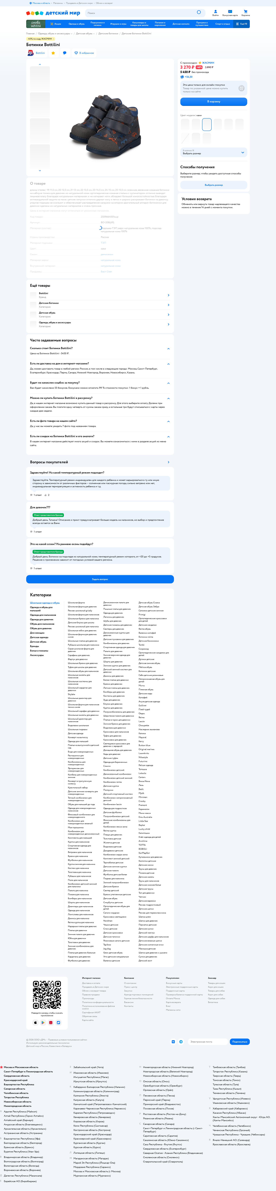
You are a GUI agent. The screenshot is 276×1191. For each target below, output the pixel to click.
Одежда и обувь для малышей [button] (41, 609)
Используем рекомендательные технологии (47, 1043)
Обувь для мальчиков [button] (42, 623)
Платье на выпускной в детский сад (83, 746)
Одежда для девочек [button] (41, 619)
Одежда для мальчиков (79, 910)
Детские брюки (111, 886)
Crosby (142, 801)
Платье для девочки (77, 930)
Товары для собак (216, 990)
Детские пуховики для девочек (118, 639)
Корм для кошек (216, 987)
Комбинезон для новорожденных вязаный (80, 822)
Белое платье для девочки (116, 680)
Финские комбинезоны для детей (116, 821)
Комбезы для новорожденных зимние (82, 776)
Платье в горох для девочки (116, 720)
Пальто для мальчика (78, 890)
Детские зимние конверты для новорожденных (83, 792)
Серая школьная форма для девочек (81, 650)
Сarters (142, 777)
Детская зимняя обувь (149, 663)
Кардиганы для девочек (79, 956)
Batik (141, 789)
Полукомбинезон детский (116, 816)
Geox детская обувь (113, 952)
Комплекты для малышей (80, 838)
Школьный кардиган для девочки (80, 689)
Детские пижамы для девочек (117, 625)
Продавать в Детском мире (95, 987)
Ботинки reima (146, 637)
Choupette (144, 725)
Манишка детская (147, 948)
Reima (141, 717)
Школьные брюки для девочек (83, 663)
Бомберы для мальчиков (80, 898)
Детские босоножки (149, 641)
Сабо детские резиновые (151, 675)
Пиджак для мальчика (113, 878)
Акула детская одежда (149, 701)
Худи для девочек (111, 700)
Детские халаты (146, 877)
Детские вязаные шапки (150, 940)
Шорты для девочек (113, 661)
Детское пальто (111, 870)
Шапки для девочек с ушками (153, 952)
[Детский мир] (53, 13)
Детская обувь (84, 33)
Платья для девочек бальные (81, 952)
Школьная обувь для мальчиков (83, 671)
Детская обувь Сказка (149, 602)
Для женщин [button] (37, 632)
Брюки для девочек (112, 684)
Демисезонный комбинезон (117, 774)
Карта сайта (87, 1020)
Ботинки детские (147, 671)
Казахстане (54, 1046)
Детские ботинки (108, 33)
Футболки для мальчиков (80, 860)
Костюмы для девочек (114, 696)
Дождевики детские (113, 850)
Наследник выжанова (149, 729)
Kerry (141, 741)
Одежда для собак (216, 998)
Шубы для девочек (112, 621)
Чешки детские (110, 925)
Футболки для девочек (79, 960)
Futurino (143, 761)
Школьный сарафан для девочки (83, 711)
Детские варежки (147, 901)
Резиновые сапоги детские (116, 940)
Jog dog (107, 948)
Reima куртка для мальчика (81, 922)
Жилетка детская (111, 842)
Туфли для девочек (112, 736)
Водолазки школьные (78, 725)
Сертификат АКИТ (91, 1012)
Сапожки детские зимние (151, 610)
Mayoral (142, 737)
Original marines (146, 749)
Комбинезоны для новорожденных (76, 763)
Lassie (142, 721)
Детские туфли (110, 758)
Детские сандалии (148, 625)
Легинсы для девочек (113, 617)
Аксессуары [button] (37, 655)
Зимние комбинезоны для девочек (80, 947)
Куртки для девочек (113, 708)
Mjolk (141, 793)
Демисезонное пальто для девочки (116, 603)
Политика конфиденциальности (98, 1002)
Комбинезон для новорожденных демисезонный (83, 832)
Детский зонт (145, 960)
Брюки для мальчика (78, 856)
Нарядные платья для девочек (82, 926)
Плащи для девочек (112, 834)
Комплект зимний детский (116, 858)
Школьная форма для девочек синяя (82, 635)
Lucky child (144, 829)
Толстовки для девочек (79, 942)
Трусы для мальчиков (149, 881)
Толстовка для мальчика (79, 872)
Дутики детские (146, 659)
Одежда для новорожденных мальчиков (82, 809)
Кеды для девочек (111, 754)
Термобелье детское (113, 862)
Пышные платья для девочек (117, 609)
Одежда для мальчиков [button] (43, 615)
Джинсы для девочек (113, 676)
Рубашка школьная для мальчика (83, 645)
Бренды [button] (34, 646)
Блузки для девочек (113, 704)
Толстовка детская (112, 838)
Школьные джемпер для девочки (79, 699)
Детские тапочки (111, 937)
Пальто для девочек (113, 651)
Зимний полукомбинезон (116, 882)
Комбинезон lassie (112, 804)
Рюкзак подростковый (150, 905)
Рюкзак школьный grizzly (80, 610)
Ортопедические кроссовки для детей (153, 619)
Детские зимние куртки (115, 866)
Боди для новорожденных (80, 752)
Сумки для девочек (148, 956)
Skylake (71, 694)
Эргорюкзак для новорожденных (76, 769)
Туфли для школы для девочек (82, 667)
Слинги (107, 766)
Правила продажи (91, 994)
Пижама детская (146, 873)
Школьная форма (76, 602)
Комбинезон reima (112, 782)
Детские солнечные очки (151, 944)
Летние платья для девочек (116, 688)
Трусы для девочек (148, 869)
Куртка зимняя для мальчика (81, 864)
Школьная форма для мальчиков (83, 614)
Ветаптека (213, 1002)
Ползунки (108, 790)
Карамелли (144, 809)
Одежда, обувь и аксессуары (54, 33)
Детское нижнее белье (150, 885)
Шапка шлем (145, 917)
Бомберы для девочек (114, 692)
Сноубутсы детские (113, 902)
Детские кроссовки (113, 933)
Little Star (143, 821)
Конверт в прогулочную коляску (80, 782)
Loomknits (144, 753)
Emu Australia (145, 817)
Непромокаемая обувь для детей (152, 680)
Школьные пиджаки (77, 729)
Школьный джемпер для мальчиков (80, 720)
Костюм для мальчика (78, 868)
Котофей (143, 697)
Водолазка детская (112, 846)
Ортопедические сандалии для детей (154, 654)
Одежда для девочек (113, 613)
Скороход (144, 649)
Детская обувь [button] (38, 641)
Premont (143, 805)
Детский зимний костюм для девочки (117, 670)
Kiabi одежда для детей (150, 837)
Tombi (142, 645)
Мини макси (145, 813)
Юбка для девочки (77, 938)
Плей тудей (144, 709)
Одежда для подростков (115, 808)
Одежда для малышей (78, 741)
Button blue (144, 745)
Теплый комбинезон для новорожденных (80, 799)
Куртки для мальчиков (78, 842)
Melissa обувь (145, 667)
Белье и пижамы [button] (39, 650)
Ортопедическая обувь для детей (116, 907)
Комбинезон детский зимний (117, 778)
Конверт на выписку (78, 737)
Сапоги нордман (111, 913)
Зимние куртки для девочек (116, 665)
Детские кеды (145, 693)
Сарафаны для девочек (79, 655)
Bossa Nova (144, 781)
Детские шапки (146, 909)
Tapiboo (107, 944)
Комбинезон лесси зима (115, 826)
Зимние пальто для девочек (81, 934)
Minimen (143, 797)
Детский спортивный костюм (118, 794)
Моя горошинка (75, 827)
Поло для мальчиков (78, 880)
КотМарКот (144, 853)
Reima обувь (145, 629)
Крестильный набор (78, 787)
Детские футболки (112, 812)
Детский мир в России (37, 1046)
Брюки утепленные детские (117, 894)
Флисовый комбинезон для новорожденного (81, 815)
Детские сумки (146, 929)
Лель (141, 785)
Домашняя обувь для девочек (117, 750)
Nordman (107, 921)
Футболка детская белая (115, 874)
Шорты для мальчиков (79, 902)
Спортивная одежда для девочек (119, 647)
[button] (241, 24)
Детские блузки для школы (81, 622)
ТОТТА (142, 845)
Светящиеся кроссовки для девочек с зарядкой (116, 744)
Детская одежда (75, 733)
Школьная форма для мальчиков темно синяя (83, 705)
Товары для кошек (216, 983)
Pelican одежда (146, 765)
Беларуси (67, 1046)
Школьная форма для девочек (82, 606)
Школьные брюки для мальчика (83, 618)
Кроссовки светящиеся (114, 917)
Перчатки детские (148, 925)
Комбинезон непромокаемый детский (118, 799)
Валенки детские (111, 960)
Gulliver (142, 705)
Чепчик (142, 897)
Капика (142, 733)
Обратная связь (89, 1016)
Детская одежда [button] (39, 637)
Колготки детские (147, 861)
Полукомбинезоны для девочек (118, 712)
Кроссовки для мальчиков (116, 732)
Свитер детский (111, 890)
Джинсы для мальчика (78, 918)
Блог (168, 1006)
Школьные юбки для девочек (82, 630)
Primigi (142, 614)
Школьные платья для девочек (82, 641)
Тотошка (143, 769)
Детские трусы (146, 889)
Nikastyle (143, 757)
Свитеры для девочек (113, 629)
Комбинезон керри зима (115, 854)
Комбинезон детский (113, 770)
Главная (30, 33)
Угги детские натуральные (116, 956)
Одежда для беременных (115, 762)
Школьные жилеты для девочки (83, 715)
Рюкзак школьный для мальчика (83, 626)
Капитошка (144, 833)
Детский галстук (147, 933)
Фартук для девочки (78, 659)
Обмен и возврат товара (94, 990)
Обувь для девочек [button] (41, 628)
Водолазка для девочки (114, 728)
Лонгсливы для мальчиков (80, 914)
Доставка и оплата (91, 983)
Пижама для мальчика (78, 894)
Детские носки (146, 865)
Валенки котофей (147, 633)
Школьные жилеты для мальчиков (79, 676)
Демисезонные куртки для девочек (116, 634)
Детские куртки (111, 786)
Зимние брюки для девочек (116, 724)
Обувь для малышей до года (81, 804)
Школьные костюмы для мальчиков (80, 682)
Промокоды (88, 998)
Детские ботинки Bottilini (136, 33)
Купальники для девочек (150, 857)
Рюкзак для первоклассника (152, 913)
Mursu (142, 685)
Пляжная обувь (146, 689)
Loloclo (142, 773)
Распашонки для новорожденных (76, 756)
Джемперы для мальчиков (80, 906)
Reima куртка (109, 830)
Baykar (142, 825)
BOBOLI (143, 849)
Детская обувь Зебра (149, 606)
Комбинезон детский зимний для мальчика (82, 885)
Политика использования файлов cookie (98, 1007)
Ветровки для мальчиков (80, 852)
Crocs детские (110, 929)
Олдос (142, 713)
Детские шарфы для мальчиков (154, 937)
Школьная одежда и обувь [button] (45, 602)
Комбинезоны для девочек (116, 643)
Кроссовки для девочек (114, 740)
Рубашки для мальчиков (79, 876)
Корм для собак (215, 994)
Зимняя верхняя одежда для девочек (116, 656)
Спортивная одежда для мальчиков (79, 847)
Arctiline (143, 841)
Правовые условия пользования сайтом (67, 1039)
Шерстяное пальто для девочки (118, 716)
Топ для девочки (146, 893)
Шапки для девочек (148, 921)
